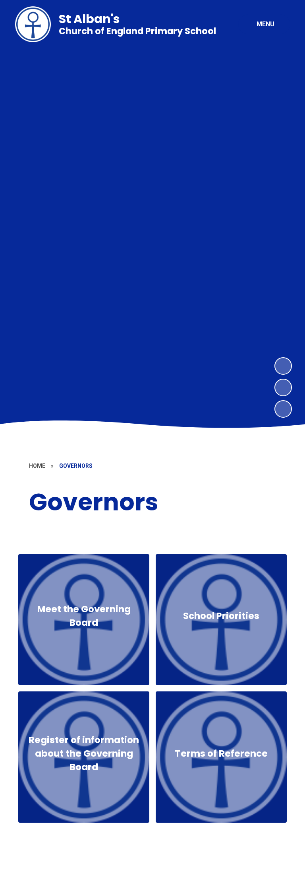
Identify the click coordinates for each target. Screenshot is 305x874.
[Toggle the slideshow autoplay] (283, 409)
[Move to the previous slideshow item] (283, 387)
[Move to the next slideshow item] (283, 366)
